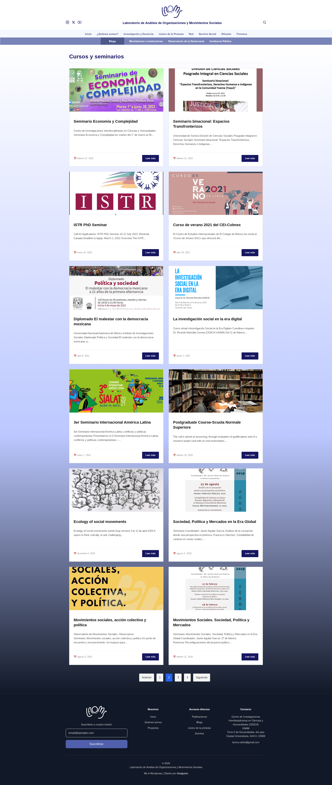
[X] (73, 22)
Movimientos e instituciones (146, 41)
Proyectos (153, 728)
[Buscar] (264, 22)
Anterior (146, 677)
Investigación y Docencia (139, 34)
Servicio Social (207, 34)
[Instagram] (67, 22)
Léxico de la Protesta (171, 34)
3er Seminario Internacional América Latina (112, 422)
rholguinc (182, 773)
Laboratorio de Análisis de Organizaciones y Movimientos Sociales (172, 23)
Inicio (88, 34)
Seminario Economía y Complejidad (106, 121)
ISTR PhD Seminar (90, 225)
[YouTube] (79, 22)
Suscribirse (96, 744)
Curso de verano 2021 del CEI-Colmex (207, 225)
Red (191, 34)
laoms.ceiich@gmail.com (245, 742)
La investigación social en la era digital (207, 319)
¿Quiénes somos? (107, 34)
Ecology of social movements (100, 521)
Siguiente (202, 677)
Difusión (226, 34)
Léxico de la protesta (199, 728)
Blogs (199, 722)
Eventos (199, 733)
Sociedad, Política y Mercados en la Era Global (214, 521)
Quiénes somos (153, 722)
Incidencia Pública (220, 41)
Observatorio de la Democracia (186, 41)
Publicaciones (199, 716)
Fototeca (242, 34)
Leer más (150, 158)
